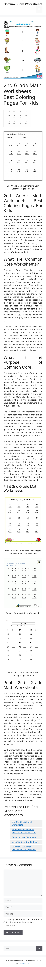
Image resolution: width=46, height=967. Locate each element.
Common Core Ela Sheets (24, 837)
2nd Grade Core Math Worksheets (22, 823)
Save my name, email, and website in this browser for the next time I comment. (24, 922)
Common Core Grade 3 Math (25, 842)
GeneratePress (25, 963)
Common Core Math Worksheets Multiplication (24, 848)
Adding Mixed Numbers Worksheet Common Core (24, 831)
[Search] (39, 948)
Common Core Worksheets (23, 4)
